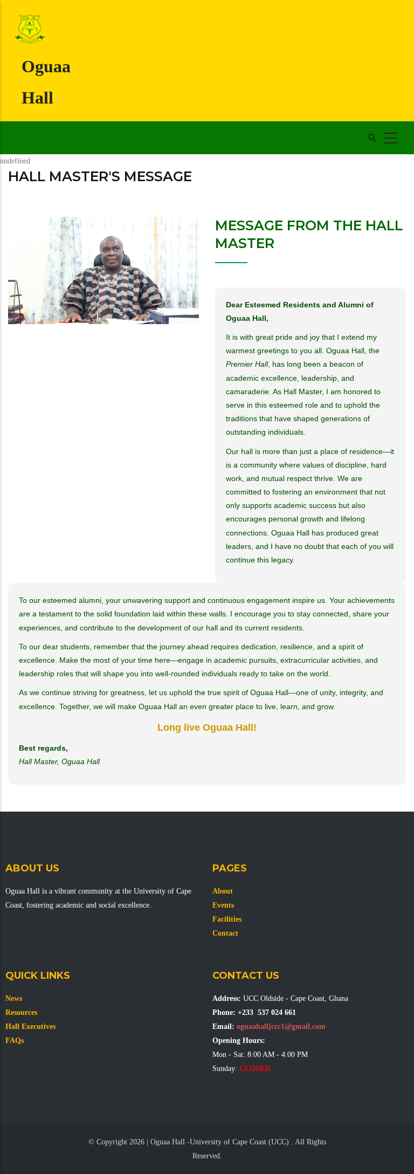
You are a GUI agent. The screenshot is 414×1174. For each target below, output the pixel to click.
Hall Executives (30, 1026)
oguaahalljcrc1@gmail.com (281, 1026)
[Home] (29, 29)
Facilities (227, 919)
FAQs (14, 1040)
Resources (21, 1012)
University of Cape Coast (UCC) (239, 1142)
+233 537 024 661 (267, 1012)
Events (223, 905)
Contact (225, 933)
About (222, 891)
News (13, 998)
